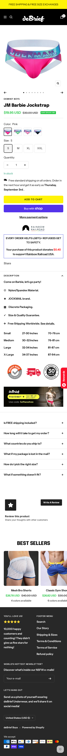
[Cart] (61, 17)
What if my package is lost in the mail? (27, 453)
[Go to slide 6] (37, 92)
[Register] (50, 679)
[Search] (11, 17)
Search (41, 621)
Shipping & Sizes (47, 634)
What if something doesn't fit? (22, 474)
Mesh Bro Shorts (21, 590)
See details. (48, 323)
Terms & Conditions (49, 641)
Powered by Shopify (33, 727)
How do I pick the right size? (21, 464)
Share (7, 263)
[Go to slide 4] (32, 92)
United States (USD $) (18, 717)
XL (28, 148)
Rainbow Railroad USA (40, 254)
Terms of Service (47, 647)
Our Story (43, 628)
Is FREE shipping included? (20, 422)
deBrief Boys (12, 99)
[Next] (62, 93)
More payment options (33, 217)
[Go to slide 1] (23, 92)
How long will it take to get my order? (26, 433)
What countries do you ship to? (23, 443)
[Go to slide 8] (43, 92)
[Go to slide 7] (40, 92)
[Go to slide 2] (26, 92)
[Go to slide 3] (29, 92)
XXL (40, 148)
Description (11, 275)
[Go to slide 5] (34, 92)
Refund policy (45, 654)
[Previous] (5, 93)
